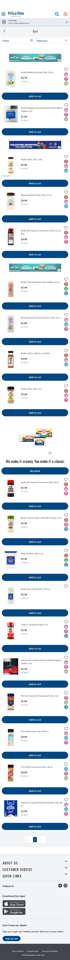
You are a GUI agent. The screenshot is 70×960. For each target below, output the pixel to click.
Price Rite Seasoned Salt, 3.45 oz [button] (37, 767)
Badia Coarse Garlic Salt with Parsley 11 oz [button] (41, 517)
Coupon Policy (33, 951)
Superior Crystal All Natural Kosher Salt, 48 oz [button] (41, 804)
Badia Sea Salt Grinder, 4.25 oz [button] (35, 589)
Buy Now (35, 471)
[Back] (4, 31)
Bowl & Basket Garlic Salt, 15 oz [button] (36, 195)
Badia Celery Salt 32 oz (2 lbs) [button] (35, 353)
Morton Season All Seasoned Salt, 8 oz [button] (39, 695)
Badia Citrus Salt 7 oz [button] (33, 388)
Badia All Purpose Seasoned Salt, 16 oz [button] (40, 482)
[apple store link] (14, 906)
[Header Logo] (15, 14)
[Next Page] (42, 839)
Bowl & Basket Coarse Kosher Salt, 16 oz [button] (41, 317)
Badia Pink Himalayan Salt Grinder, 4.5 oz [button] (40, 282)
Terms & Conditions (50, 951)
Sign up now (11, 938)
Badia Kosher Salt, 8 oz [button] (33, 553)
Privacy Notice (18, 951)
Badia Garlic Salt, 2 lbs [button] (33, 159)
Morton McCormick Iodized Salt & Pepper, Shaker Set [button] (41, 662)
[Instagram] (65, 886)
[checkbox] (66, 70)
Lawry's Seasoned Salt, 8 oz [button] (34, 624)
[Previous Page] (28, 839)
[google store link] (14, 913)
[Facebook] (60, 886)
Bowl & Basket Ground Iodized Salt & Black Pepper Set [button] (41, 109)
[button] (57, 14)
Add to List (35, 96)
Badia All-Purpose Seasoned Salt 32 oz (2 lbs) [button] (41, 232)
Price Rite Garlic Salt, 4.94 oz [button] (35, 731)
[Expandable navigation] (3, 14)
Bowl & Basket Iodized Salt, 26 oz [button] (37, 72)
